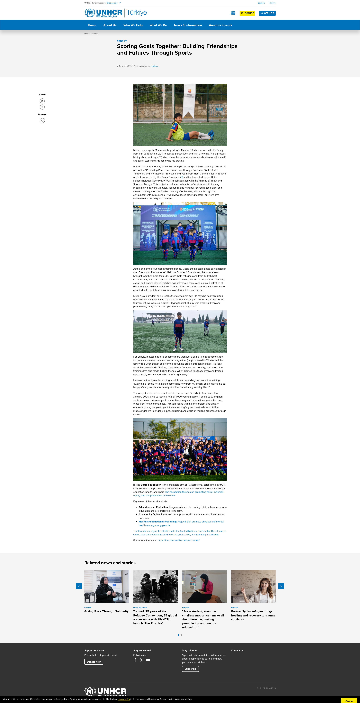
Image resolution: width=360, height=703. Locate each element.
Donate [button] (249, 13)
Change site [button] (112, 2)
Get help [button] (269, 13)
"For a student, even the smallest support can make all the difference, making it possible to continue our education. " (203, 619)
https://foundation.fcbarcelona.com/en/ (179, 540)
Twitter (141, 660)
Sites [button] (233, 13)
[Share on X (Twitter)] (42, 100)
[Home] (104, 13)
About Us (109, 25)
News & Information (188, 25)
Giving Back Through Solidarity (106, 611)
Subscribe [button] (190, 669)
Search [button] (224, 13)
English (261, 2)
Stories (95, 33)
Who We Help (133, 25)
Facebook (135, 660)
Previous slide (79, 586)
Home (92, 25)
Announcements (220, 25)
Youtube (148, 660)
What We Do (158, 25)
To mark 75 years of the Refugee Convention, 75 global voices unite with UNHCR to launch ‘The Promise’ (155, 617)
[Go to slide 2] (182, 635)
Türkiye (272, 2)
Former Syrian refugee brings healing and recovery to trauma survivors (253, 615)
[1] (182, 177)
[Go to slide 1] (179, 635)
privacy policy (124, 699)
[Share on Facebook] (42, 107)
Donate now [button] (94, 662)
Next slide (281, 586)
